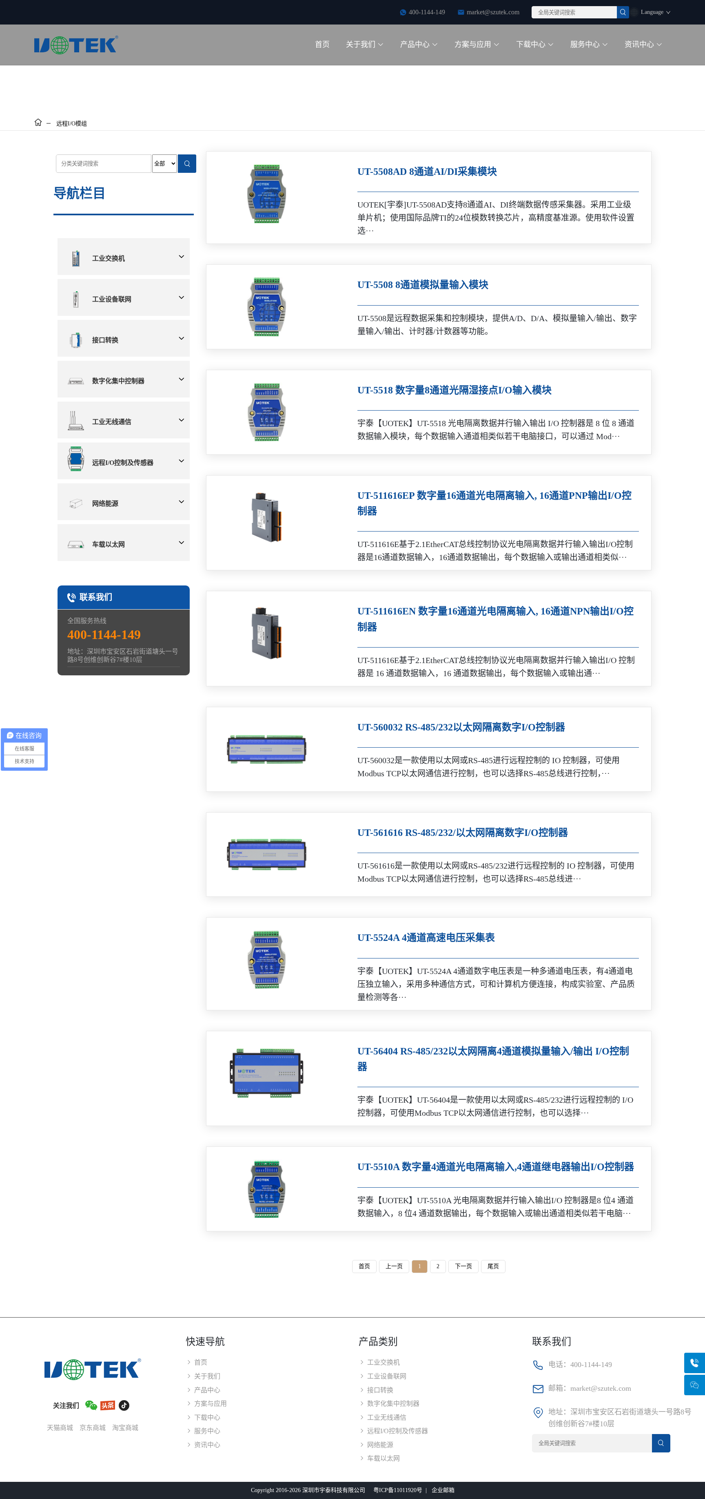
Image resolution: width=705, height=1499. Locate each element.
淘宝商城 (125, 1427)
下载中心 (530, 44)
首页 (322, 44)
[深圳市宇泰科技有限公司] (78, 45)
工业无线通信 (111, 421)
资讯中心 (639, 44)
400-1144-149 (591, 1364)
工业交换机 (108, 258)
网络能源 (105, 503)
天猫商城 (60, 1427)
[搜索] (623, 12)
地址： (559, 1412)
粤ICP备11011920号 (397, 1490)
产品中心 (415, 44)
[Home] (38, 124)
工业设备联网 (111, 299)
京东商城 (93, 1427)
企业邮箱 (443, 1490)
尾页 (493, 1266)
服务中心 (585, 44)
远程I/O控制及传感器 (122, 462)
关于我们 (360, 44)
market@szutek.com (493, 12)
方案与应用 (472, 44)
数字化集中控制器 (118, 381)
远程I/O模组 (71, 124)
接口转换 (105, 340)
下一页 (463, 1266)
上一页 (394, 1266)
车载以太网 (108, 544)
